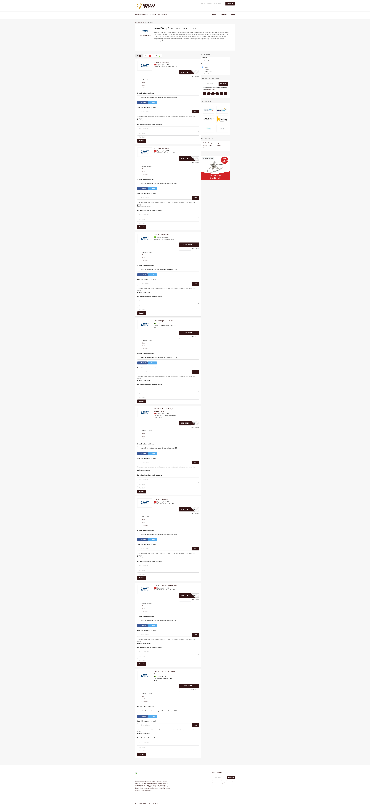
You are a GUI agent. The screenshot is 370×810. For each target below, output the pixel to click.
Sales (157, 55)
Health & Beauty (207, 143)
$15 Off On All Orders (161, 148)
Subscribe (223, 83)
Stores (153, 14)
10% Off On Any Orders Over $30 (165, 585)
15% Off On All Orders (161, 499)
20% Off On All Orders (161, 62)
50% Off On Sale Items (161, 234)
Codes (147, 55)
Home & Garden (207, 145)
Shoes (218, 148)
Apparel (219, 143)
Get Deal (188, 244)
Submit (141, 141)
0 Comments (144, 88)
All (138, 55)
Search (230, 3)
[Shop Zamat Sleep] (144, 31)
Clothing (219, 145)
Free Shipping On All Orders (163, 321)
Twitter (153, 102)
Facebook (143, 102)
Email (143, 85)
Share (143, 82)
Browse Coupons (141, 14)
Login (233, 14)
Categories (162, 14)
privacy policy (210, 89)
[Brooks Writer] (145, 6)
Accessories (206, 148)
